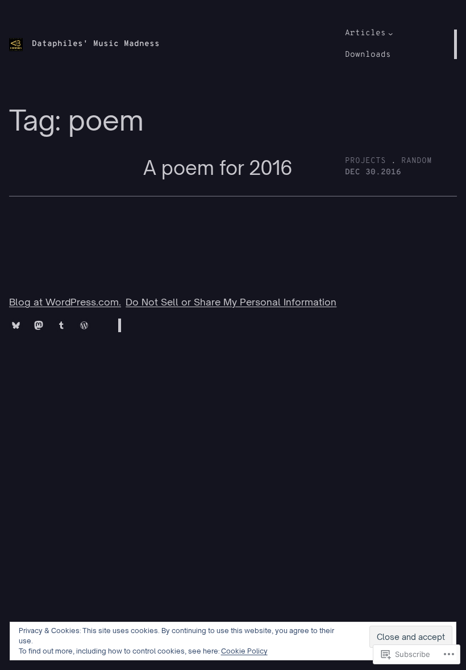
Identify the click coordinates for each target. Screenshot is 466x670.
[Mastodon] (38, 325)
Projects (365, 161)
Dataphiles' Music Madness (96, 44)
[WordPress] (84, 325)
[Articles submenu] (390, 33)
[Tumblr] (61, 325)
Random (416, 161)
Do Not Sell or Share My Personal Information (231, 302)
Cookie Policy (244, 651)
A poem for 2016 (218, 168)
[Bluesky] (16, 325)
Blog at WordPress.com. (65, 302)
